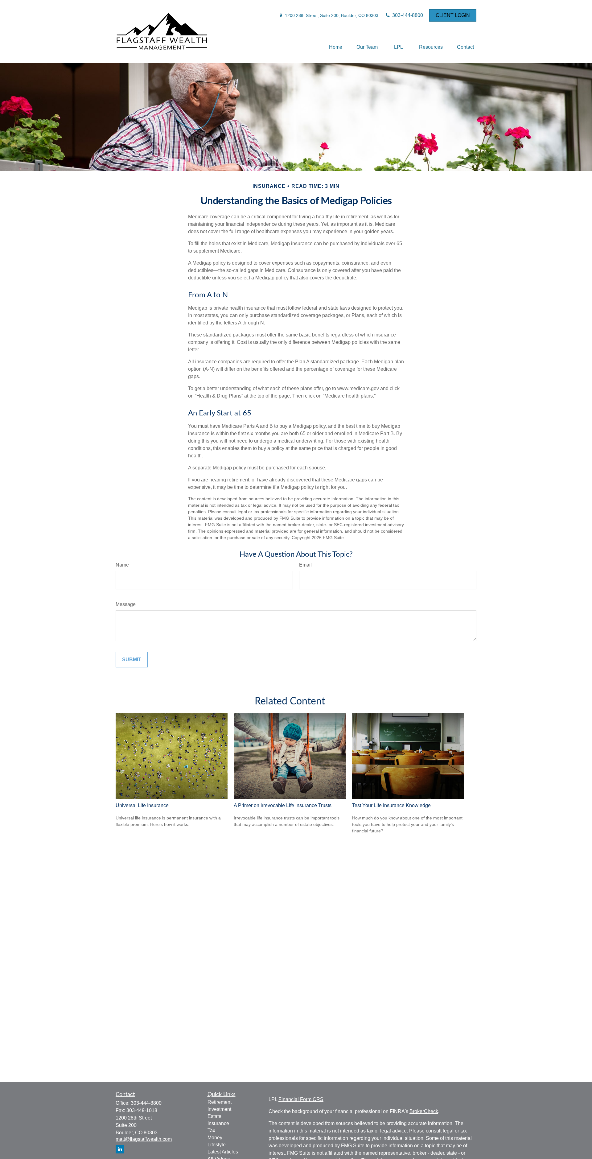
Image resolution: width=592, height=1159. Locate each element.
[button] (336, 47)
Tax (211, 1130)
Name (122, 564)
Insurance (218, 1123)
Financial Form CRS (300, 1099)
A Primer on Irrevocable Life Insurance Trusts (282, 805)
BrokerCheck (423, 1111)
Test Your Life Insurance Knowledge (391, 805)
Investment (219, 1109)
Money (215, 1137)
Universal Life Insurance (142, 805)
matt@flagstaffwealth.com (144, 1139)
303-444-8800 (407, 15)
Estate (214, 1116)
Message (126, 604)
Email (305, 564)
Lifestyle (217, 1144)
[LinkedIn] (120, 1149)
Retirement (220, 1102)
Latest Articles (223, 1151)
